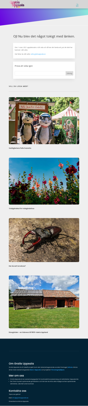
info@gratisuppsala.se (20, 398)
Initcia (70, 367)
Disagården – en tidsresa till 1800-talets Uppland (28, 332)
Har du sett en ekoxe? (17, 266)
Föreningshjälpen (57, 370)
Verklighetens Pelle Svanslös (20, 148)
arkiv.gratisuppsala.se (38, 54)
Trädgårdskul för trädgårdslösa (21, 208)
